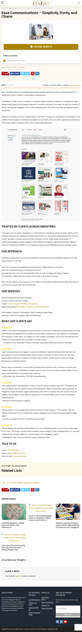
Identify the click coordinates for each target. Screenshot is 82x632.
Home (3, 8)
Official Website (42, 46)
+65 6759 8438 (13, 450)
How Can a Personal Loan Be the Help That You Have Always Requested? (14, 547)
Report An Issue (47, 608)
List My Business (34, 600)
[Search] (78, 3)
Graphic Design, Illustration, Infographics (22, 304)
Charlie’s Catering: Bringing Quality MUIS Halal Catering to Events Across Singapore (67, 525)
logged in (18, 576)
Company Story (11, 8)
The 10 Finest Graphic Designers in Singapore (23, 483)
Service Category (47, 602)
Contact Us (45, 605)
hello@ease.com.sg (18, 453)
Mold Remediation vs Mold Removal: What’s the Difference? (13, 525)
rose (3, 67)
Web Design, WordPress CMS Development (32, 307)
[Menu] (2, 3)
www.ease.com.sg (19, 456)
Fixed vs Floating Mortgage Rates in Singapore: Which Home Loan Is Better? (40, 518)
